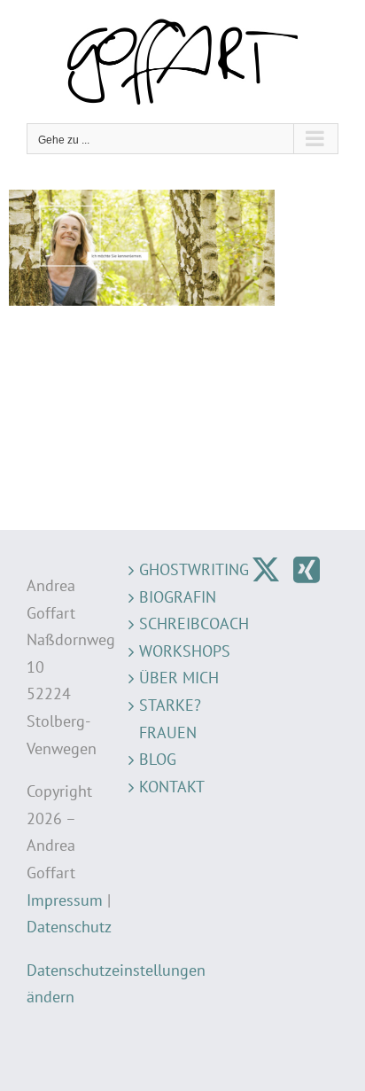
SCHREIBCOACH (182, 623)
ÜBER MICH (179, 677)
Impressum (65, 900)
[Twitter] (265, 570)
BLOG (157, 759)
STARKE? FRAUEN (170, 719)
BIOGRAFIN (177, 597)
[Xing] (306, 570)
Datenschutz (69, 926)
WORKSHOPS (182, 651)
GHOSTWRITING (182, 569)
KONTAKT (172, 786)
